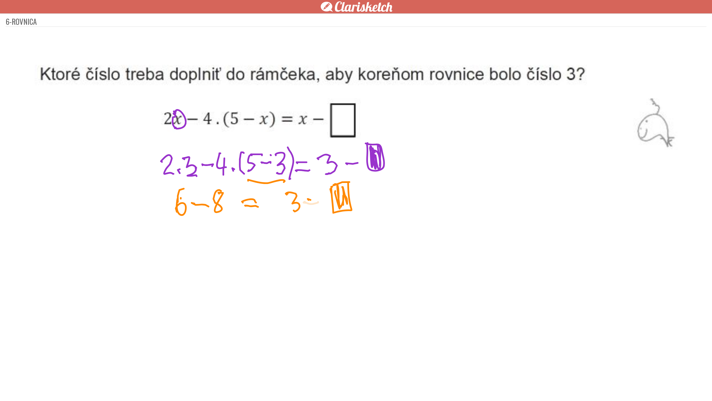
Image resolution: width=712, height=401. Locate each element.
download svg (448, 387)
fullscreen (439, 387)
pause (256, 387)
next (368, 387)
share (456, 387)
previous (343, 387)
